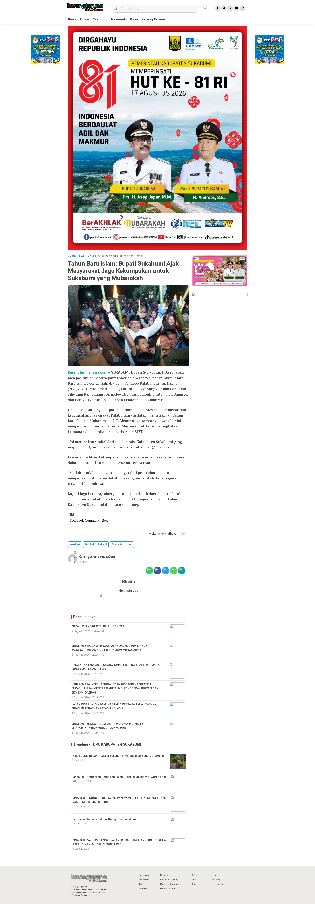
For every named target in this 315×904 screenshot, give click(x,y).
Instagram (144, 879)
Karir (194, 884)
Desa (134, 19)
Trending (100, 19)
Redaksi (164, 875)
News (72, 19)
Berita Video (217, 884)
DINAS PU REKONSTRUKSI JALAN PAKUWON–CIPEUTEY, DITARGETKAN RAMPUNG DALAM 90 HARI (119, 800)
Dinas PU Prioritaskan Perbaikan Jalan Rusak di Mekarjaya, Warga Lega (119, 777)
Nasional (118, 19)
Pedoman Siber (168, 888)
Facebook (144, 875)
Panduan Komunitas (170, 884)
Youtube (143, 888)
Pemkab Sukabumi (96, 544)
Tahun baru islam (121, 544)
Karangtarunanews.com (87, 372)
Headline (74, 544)
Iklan (194, 879)
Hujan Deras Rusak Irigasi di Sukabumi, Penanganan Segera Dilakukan (118, 756)
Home (84, 19)
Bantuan (196, 875)
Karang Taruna (153, 19)
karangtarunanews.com (97, 556)
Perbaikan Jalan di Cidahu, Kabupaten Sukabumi (104, 819)
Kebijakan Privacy (169, 879)
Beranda (215, 875)
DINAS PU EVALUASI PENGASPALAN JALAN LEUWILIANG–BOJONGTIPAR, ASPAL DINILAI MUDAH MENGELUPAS (120, 842)
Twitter (142, 884)
